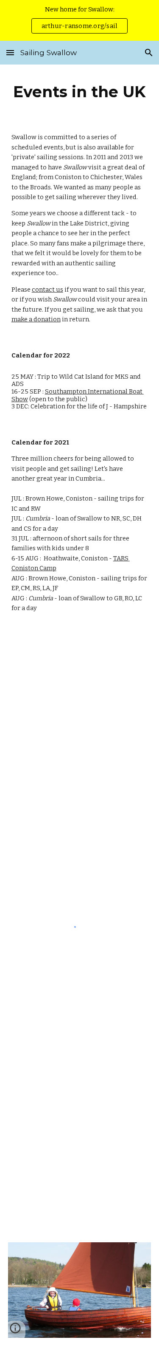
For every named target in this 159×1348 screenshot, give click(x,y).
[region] (79, 20)
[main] (79, 92)
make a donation (36, 319)
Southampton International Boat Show (77, 395)
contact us (47, 289)
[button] (10, 52)
